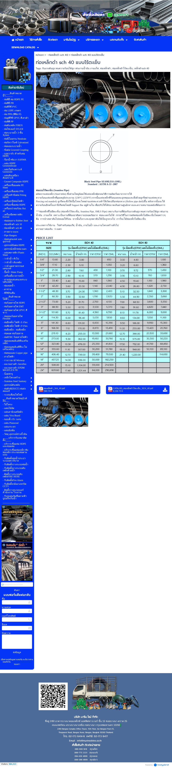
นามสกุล (6, 607)
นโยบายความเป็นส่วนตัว (21, 662)
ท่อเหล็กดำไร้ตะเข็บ (122, 68)
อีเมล (4, 624)
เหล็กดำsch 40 (141, 68)
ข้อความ (6, 633)
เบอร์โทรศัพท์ (9, 616)
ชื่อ (3, 599)
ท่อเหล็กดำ (105, 68)
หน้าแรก (40, 55)
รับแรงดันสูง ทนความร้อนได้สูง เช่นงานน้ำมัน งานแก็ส (70, 68)
